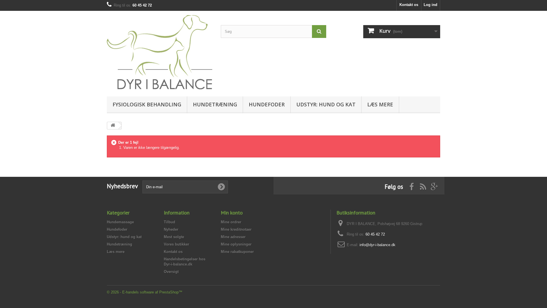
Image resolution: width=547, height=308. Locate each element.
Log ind (430, 5)
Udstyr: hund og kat (326, 104)
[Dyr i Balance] (159, 52)
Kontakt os (408, 5)
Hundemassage (120, 222)
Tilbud (169, 222)
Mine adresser (233, 237)
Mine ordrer (231, 222)
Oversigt (171, 272)
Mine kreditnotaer (236, 229)
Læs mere (380, 104)
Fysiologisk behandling (147, 104)
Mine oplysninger (236, 244)
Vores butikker (176, 244)
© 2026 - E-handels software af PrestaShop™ (144, 292)
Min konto (232, 212)
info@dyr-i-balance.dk (377, 245)
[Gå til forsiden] (112, 125)
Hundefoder (267, 104)
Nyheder (171, 229)
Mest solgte (174, 237)
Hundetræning (215, 104)
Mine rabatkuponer (237, 252)
